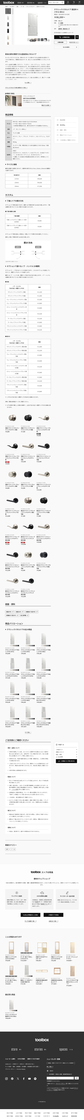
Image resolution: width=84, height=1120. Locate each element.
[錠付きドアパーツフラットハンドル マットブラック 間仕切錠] (28, 581)
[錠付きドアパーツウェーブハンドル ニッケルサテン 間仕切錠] (12, 526)
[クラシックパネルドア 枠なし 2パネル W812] (44, 640)
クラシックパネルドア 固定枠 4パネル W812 (11, 1015)
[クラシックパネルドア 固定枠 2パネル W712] (44, 688)
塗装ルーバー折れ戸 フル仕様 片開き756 (26, 981)
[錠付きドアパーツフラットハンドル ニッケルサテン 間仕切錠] (12, 581)
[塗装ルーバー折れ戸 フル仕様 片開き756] (27, 971)
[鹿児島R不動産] (19, 1116)
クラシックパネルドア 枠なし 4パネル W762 (12, 699)
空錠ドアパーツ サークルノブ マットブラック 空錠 (28, 485)
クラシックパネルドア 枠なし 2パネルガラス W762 (28, 675)
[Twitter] (18, 1078)
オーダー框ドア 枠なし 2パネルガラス (11, 981)
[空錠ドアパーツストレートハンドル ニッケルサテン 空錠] (28, 446)
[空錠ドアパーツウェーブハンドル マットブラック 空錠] (12, 446)
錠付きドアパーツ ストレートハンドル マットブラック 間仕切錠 (12, 566)
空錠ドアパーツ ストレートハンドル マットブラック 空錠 (44, 457)
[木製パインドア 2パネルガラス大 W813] (11, 948)
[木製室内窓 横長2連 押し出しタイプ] (42, 971)
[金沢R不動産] (46, 1113)
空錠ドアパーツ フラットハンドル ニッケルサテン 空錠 (44, 486)
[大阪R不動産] (65, 1113)
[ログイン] (68, 2)
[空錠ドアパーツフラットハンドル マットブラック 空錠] (12, 500)
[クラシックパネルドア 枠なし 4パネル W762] (12, 688)
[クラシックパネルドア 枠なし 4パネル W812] (28, 688)
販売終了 (38, 433)
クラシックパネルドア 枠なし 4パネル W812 (28, 699)
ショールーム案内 (10, 1059)
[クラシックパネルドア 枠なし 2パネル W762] (28, 640)
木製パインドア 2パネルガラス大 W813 (10, 957)
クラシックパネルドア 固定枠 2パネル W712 (44, 699)
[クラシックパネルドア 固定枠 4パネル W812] (11, 1005)
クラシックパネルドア (30, 6)
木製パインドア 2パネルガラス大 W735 (56, 957)
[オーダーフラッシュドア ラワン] (72, 948)
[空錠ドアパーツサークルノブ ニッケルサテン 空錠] (12, 474)
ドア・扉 (22, 6)
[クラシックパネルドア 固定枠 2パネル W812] (28, 713)
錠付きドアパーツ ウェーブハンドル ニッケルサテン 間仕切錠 (12, 538)
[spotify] (35, 1078)
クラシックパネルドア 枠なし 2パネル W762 (28, 650)
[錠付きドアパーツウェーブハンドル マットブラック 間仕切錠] (28, 526)
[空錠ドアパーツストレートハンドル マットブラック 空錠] (44, 446)
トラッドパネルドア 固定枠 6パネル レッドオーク (72, 981)
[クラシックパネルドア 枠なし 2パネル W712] (12, 640)
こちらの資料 (14, 789)
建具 (17, 6)
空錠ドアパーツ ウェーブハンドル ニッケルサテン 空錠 (44, 429)
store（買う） (12, 6)
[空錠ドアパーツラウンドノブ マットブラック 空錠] (28, 418)
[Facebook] (23, 1078)
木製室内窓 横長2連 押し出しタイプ (41, 981)
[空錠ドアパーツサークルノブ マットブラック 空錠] (28, 474)
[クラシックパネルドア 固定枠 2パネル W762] (12, 713)
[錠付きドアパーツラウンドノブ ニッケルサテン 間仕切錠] (28, 500)
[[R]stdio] (55, 1116)
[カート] (74, 2)
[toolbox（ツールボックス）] (8, 2)
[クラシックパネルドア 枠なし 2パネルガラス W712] (12, 664)
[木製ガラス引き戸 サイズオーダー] (42, 948)
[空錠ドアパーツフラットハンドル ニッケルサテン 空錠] (44, 474)
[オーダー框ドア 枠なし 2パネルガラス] (11, 971)
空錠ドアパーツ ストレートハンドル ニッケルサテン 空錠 (28, 457)
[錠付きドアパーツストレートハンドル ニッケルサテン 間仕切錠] (44, 526)
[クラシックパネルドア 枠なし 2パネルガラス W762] (28, 664)
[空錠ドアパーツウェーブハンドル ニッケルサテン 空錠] (44, 418)
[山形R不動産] (19, 1113)
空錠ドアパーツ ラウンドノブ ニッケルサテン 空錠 (12, 429)
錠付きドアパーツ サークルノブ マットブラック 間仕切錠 (44, 566)
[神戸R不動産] (74, 1113)
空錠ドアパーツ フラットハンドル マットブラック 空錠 (12, 512)
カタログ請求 (21, 1059)
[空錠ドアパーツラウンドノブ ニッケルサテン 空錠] (12, 418)
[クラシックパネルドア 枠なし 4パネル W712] (44, 664)
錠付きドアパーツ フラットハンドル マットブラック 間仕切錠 (28, 592)
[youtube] (29, 1078)
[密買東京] (46, 1116)
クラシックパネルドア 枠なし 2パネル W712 (12, 650)
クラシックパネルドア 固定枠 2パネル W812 (28, 723)
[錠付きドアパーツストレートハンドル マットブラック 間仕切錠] (12, 555)
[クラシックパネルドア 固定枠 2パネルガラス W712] (44, 713)
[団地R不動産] (28, 1116)
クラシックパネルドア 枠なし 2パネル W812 (44, 650)
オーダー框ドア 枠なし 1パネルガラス (26, 957)
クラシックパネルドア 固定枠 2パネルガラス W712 (44, 723)
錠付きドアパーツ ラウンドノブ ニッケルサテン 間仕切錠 (28, 512)
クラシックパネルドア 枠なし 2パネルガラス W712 (12, 675)
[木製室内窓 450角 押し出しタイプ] (57, 971)
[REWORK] (74, 1116)
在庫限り (7, 462)
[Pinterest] (12, 1078)
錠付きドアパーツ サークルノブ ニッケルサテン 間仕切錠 (28, 566)
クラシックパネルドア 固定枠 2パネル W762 (12, 723)
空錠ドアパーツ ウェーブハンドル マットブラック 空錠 (12, 457)
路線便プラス (44, 904)
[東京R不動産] (9, 1113)
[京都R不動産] (55, 1113)
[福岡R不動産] (9, 1116)
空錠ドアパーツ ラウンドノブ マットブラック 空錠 (28, 429)
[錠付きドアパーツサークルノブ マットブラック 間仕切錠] (44, 555)
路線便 (37, 902)
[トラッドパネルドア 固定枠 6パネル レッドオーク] (72, 971)
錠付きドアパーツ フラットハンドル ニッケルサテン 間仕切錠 (12, 592)
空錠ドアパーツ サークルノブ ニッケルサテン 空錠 (12, 485)
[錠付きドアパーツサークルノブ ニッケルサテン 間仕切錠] (28, 555)
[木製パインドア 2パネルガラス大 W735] (57, 948)
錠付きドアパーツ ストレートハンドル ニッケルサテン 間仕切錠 (44, 538)
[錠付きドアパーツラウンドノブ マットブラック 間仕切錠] (44, 500)
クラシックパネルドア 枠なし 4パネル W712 (44, 675)
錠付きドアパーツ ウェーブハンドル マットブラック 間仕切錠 (28, 538)
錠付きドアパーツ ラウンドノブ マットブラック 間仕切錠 (44, 512)
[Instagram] (6, 1078)
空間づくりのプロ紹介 (33, 1059)
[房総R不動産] (28, 1113)
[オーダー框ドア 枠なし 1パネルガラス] (27, 948)
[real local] (65, 1116)
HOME (6, 6)
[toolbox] (42, 1039)
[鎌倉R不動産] (37, 1113)
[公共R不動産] (37, 1116)
